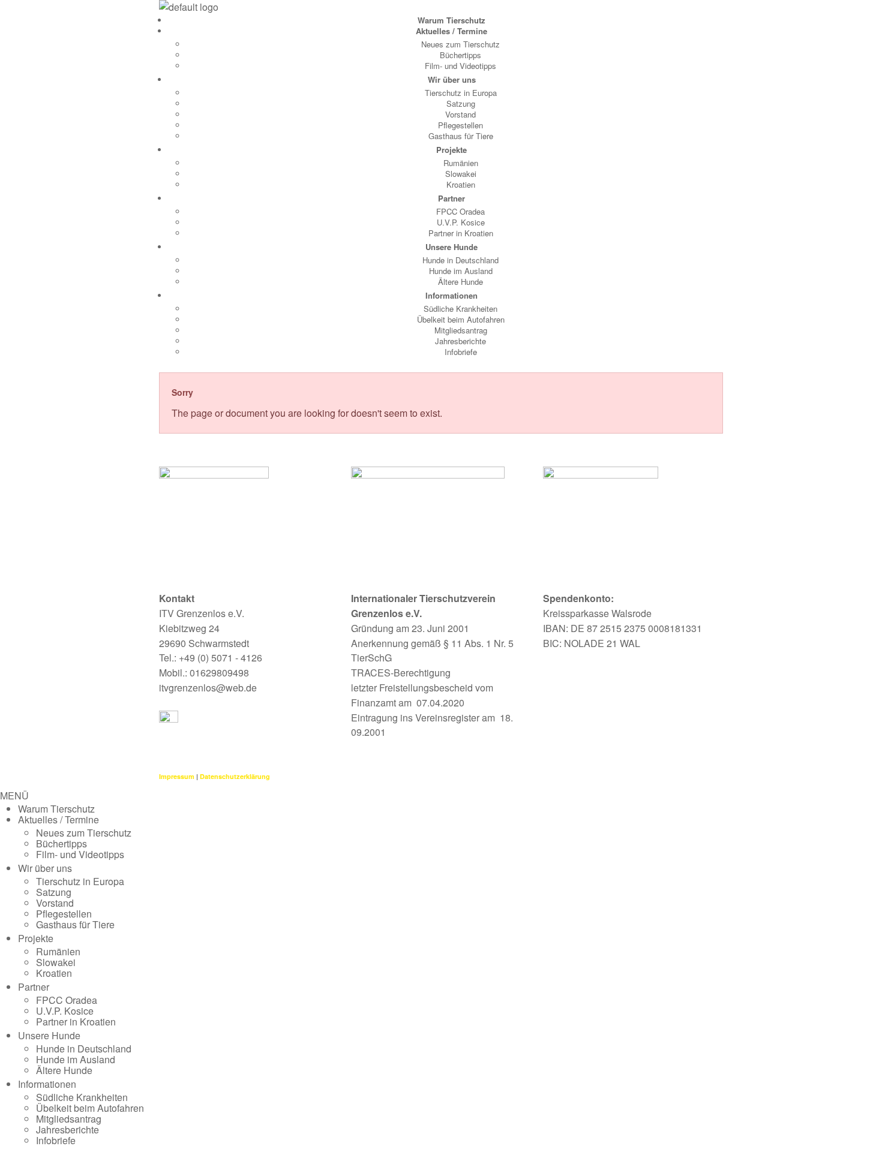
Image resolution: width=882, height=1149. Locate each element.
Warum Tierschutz (451, 20)
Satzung (460, 103)
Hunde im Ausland (461, 270)
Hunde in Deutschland (460, 260)
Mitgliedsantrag (460, 330)
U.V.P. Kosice (461, 222)
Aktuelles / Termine (451, 31)
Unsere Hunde (451, 246)
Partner (451, 198)
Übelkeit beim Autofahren (461, 319)
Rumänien (460, 163)
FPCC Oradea (460, 211)
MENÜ (14, 795)
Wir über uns (452, 79)
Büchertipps (460, 55)
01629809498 (219, 672)
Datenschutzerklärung (235, 776)
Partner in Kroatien (460, 233)
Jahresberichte (460, 341)
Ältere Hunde (460, 281)
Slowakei (460, 173)
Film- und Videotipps (460, 65)
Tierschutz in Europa (461, 92)
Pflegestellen (460, 125)
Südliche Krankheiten (460, 308)
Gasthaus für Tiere (460, 136)
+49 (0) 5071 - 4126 (220, 657)
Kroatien (460, 184)
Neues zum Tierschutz (460, 44)
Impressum (176, 776)
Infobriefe (461, 351)
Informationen (451, 295)
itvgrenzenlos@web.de (208, 687)
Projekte (451, 149)
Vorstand (460, 114)
